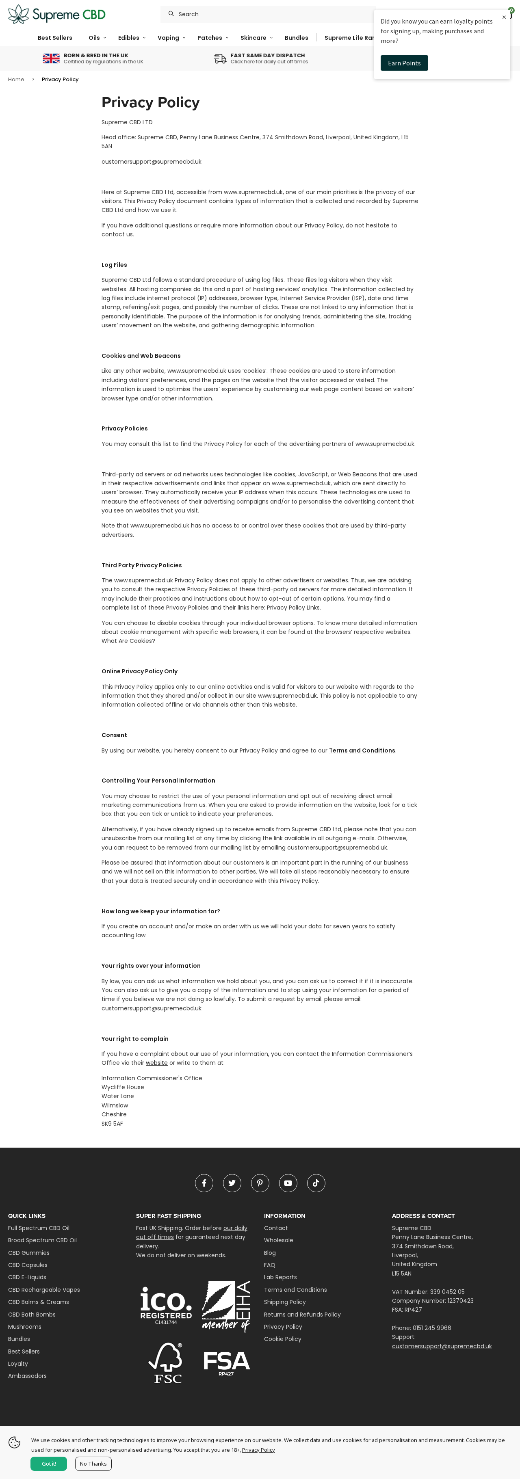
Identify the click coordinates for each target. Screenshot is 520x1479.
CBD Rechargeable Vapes (44, 1290)
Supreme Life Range (354, 38)
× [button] (504, 17)
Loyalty (18, 1364)
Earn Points (404, 63)
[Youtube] (288, 1183)
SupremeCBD (57, 14)
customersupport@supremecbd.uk (442, 1346)
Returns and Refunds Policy (302, 1314)
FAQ (269, 1265)
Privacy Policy (283, 1327)
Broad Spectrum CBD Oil (42, 1240)
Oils (94, 38)
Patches (209, 38)
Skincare (253, 38)
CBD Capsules (28, 1265)
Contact (276, 1228)
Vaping (168, 38)
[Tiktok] (316, 1183)
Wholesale (278, 1240)
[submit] (171, 14)
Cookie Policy (282, 1339)
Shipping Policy (285, 1302)
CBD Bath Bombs (32, 1314)
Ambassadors (27, 1376)
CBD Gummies (29, 1253)
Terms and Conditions (362, 750)
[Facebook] (204, 1183)
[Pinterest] (260, 1183)
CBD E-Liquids (27, 1277)
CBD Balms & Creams (38, 1302)
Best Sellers (55, 38)
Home (16, 79)
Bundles (296, 38)
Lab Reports (280, 1277)
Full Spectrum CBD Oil (38, 1228)
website (157, 1063)
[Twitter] (232, 1183)
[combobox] (268, 14)
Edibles (128, 38)
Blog (270, 1253)
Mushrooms (24, 1327)
